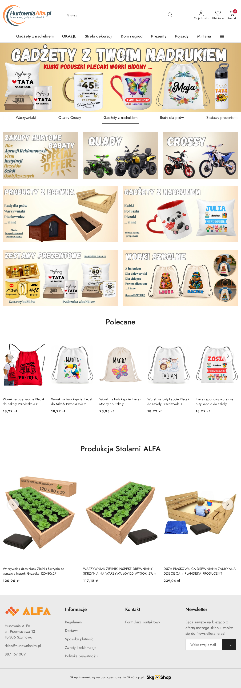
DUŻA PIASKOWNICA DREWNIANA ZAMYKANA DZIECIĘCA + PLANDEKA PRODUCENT (200, 571)
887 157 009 (15, 654)
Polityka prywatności (81, 656)
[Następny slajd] (230, 77)
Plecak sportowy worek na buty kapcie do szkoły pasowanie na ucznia (214, 401)
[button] (222, 36)
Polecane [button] (120, 321)
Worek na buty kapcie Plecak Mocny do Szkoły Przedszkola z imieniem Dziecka (120, 401)
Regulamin (73, 622)
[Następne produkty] (228, 356)
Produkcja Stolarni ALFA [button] (120, 448)
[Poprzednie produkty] (13, 356)
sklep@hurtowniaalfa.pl (23, 645)
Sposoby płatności (80, 639)
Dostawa (72, 630)
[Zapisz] (229, 644)
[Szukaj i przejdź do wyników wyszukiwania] (170, 15)
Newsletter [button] (196, 609)
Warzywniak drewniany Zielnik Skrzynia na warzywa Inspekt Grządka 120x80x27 (33, 571)
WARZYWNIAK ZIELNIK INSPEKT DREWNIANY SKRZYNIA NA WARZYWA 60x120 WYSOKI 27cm (119, 571)
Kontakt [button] (132, 609)
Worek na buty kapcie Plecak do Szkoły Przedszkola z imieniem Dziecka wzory (24, 401)
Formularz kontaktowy (142, 622)
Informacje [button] (76, 609)
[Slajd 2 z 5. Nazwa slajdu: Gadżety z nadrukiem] (120, 77)
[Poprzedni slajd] (10, 77)
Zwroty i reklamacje (80, 647)
